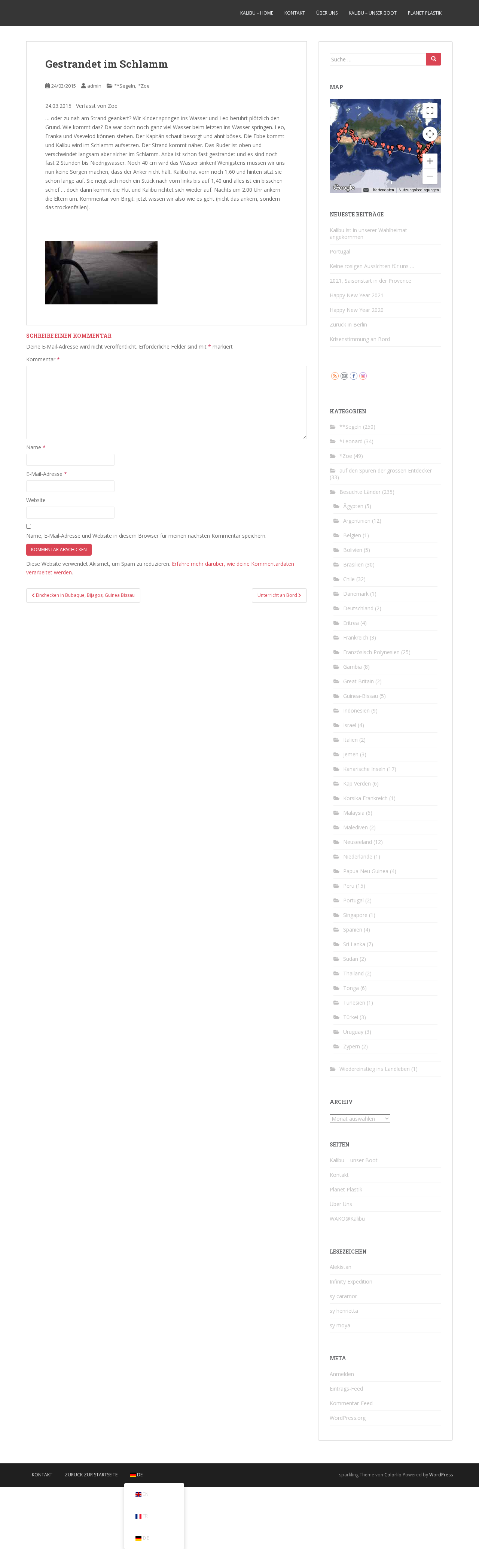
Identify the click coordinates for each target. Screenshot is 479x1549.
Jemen (351, 754)
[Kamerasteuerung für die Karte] (429, 134)
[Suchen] (433, 59)
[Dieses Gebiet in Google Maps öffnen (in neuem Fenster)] (344, 188)
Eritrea (351, 622)
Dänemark (356, 593)
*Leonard (351, 441)
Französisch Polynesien (371, 652)
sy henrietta (344, 1310)
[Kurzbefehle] (366, 190)
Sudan (350, 958)
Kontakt (294, 13)
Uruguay (353, 1031)
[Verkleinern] (429, 176)
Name (36, 447)
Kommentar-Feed (351, 1403)
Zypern (351, 1046)
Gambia (352, 666)
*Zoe (144, 85)
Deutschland (358, 608)
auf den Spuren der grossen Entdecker (385, 470)
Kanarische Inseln (364, 768)
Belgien (352, 535)
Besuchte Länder (360, 491)
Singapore (355, 914)
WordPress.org (348, 1417)
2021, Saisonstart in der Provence (370, 280)
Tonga (351, 987)
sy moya (340, 1325)
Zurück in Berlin (348, 324)
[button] (355, 139)
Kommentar (43, 359)
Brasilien (353, 564)
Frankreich (355, 637)
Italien (350, 739)
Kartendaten (383, 190)
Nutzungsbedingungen (419, 190)
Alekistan (340, 1266)
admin (94, 85)
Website (36, 500)
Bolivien (352, 549)
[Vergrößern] (429, 161)
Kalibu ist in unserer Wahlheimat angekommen (368, 233)
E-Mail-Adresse (46, 473)
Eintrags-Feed (346, 1388)
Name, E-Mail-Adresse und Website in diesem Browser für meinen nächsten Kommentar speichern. (146, 535)
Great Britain (358, 681)
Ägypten (353, 506)
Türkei (350, 1017)
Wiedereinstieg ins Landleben (374, 1068)
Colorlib (393, 1474)
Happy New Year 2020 (357, 309)
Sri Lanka (354, 944)
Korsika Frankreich (365, 798)
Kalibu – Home (256, 13)
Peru (348, 885)
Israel (349, 725)
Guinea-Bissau (360, 695)
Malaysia (353, 812)
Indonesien (356, 710)
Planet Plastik (425, 13)
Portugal (340, 251)
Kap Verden (357, 783)
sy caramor (343, 1296)
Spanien (352, 929)
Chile (349, 579)
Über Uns (327, 13)
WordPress (441, 1474)
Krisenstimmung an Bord (360, 339)
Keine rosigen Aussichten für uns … (372, 266)
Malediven (355, 827)
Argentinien (356, 520)
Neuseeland (357, 841)
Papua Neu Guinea (365, 871)
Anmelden (342, 1374)
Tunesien (354, 1002)
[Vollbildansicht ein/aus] (429, 110)
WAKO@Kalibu (347, 1218)
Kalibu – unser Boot (373, 13)
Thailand (353, 973)
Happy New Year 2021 (357, 295)
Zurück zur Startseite (91, 1474)
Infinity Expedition (351, 1281)
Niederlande (357, 856)
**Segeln (124, 85)
